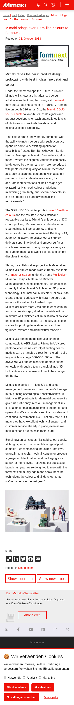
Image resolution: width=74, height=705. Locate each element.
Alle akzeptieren (16, 687)
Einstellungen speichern (21, 697)
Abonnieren (32, 615)
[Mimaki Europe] (6, 629)
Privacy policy (51, 697)
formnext (58, 100)
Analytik (31, 677)
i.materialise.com (20, 274)
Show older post (20, 579)
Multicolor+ (60, 274)
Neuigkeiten (18, 15)
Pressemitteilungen (38, 15)
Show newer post (53, 579)
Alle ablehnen (42, 687)
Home (6, 15)
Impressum (37, 642)
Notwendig (14, 677)
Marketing (48, 677)
